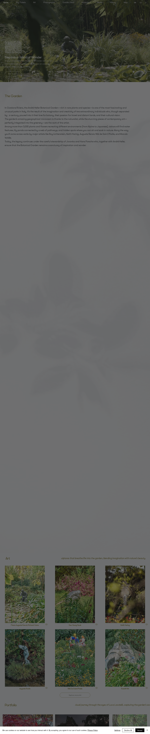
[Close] (147, 730)
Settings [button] (117, 730)
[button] (143, 11)
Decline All (128, 730)
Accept (139, 730)
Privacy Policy (93, 730)
